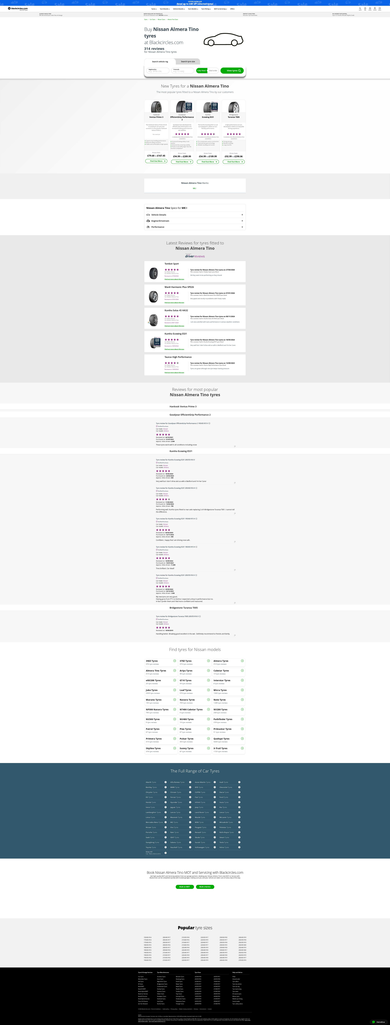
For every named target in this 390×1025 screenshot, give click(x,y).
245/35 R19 (223, 952)
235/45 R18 (204, 958)
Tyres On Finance (143, 1001)
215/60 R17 (185, 942)
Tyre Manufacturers (163, 972)
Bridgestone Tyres (162, 984)
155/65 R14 (147, 937)
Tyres (153, 9)
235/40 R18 (204, 950)
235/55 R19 (223, 945)
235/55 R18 (223, 942)
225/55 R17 (204, 937)
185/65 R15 (147, 950)
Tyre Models (192, 9)
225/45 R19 (185, 958)
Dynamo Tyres (161, 991)
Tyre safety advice (237, 1004)
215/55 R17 (166, 960)
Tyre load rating (236, 989)
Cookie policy (165, 1009)
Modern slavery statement (185, 1009)
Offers (232, 9)
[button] (360, 9)
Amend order (236, 979)
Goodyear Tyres (161, 996)
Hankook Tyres (161, 999)
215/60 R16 (185, 940)
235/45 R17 (204, 955)
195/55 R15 (147, 955)
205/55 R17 (166, 947)
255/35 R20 (242, 945)
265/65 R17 (242, 958)
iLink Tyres (160, 1001)
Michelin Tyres (180, 976)
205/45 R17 (166, 940)
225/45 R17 (185, 952)
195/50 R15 (147, 952)
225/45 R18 (185, 955)
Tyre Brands (164, 9)
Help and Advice (237, 972)
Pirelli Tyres (179, 981)
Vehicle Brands (178, 9)
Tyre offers (235, 981)
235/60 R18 (223, 947)
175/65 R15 (147, 942)
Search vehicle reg (160, 61)
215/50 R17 (166, 955)
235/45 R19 (204, 960)
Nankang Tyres (180, 979)
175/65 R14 (147, 940)
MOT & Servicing (219, 9)
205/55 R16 (166, 945)
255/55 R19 (242, 955)
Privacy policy (174, 1009)
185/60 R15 (147, 947)
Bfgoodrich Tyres (162, 981)
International (203, 1009)
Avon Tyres (160, 979)
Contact (370, 10)
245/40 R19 (223, 958)
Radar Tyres (179, 984)
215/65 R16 (185, 945)
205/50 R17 (166, 942)
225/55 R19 (204, 940)
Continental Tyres (162, 986)
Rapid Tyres (179, 986)
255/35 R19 (242, 942)
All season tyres (236, 994)
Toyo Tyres (179, 994)
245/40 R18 (223, 955)
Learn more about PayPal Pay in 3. (157, 1021)
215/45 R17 (166, 952)
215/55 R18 (185, 937)
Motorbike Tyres (142, 979)
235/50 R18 (223, 937)
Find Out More (156, 161)
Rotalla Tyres (179, 989)
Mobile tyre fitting (237, 999)
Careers (210, 1009)
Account (374, 10)
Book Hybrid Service (144, 999)
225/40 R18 (185, 947)
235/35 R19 (204, 947)
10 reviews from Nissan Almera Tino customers (208, 137)
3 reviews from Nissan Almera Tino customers (234, 137)
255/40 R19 (242, 947)
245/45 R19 (242, 937)
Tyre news (235, 991)
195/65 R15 (147, 960)
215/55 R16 (166, 958)
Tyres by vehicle (237, 984)
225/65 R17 (204, 945)
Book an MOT (184, 887)
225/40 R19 (185, 950)
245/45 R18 (223, 960)
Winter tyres (235, 996)
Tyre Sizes (198, 972)
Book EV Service (142, 996)
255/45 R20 (242, 950)
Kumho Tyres (161, 1004)
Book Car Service (143, 994)
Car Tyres (141, 976)
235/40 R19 (204, 952)
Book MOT (141, 986)
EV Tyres (140, 984)
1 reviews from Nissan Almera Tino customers (182, 137)
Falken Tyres (160, 994)
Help (365, 10)
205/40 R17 (166, 937)
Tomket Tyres (180, 991)
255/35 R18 (242, 940)
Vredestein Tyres (180, 999)
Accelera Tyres (161, 976)
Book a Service (204, 887)
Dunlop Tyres (161, 989)
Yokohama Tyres (180, 1001)
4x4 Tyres (141, 981)
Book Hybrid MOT (143, 991)
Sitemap (196, 1009)
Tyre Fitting (205, 9)
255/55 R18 (242, 952)
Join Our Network (143, 1004)
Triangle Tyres (180, 1004)
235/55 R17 (223, 940)
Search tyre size (188, 61)
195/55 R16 (147, 958)
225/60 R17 (204, 942)
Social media (236, 1001)
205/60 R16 (166, 950)
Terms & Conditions (156, 1009)
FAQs (233, 976)
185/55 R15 (147, 945)
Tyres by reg (235, 986)
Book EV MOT (142, 989)
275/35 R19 (242, 960)
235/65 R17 (223, 950)
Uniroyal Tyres (180, 996)
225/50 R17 (185, 960)
